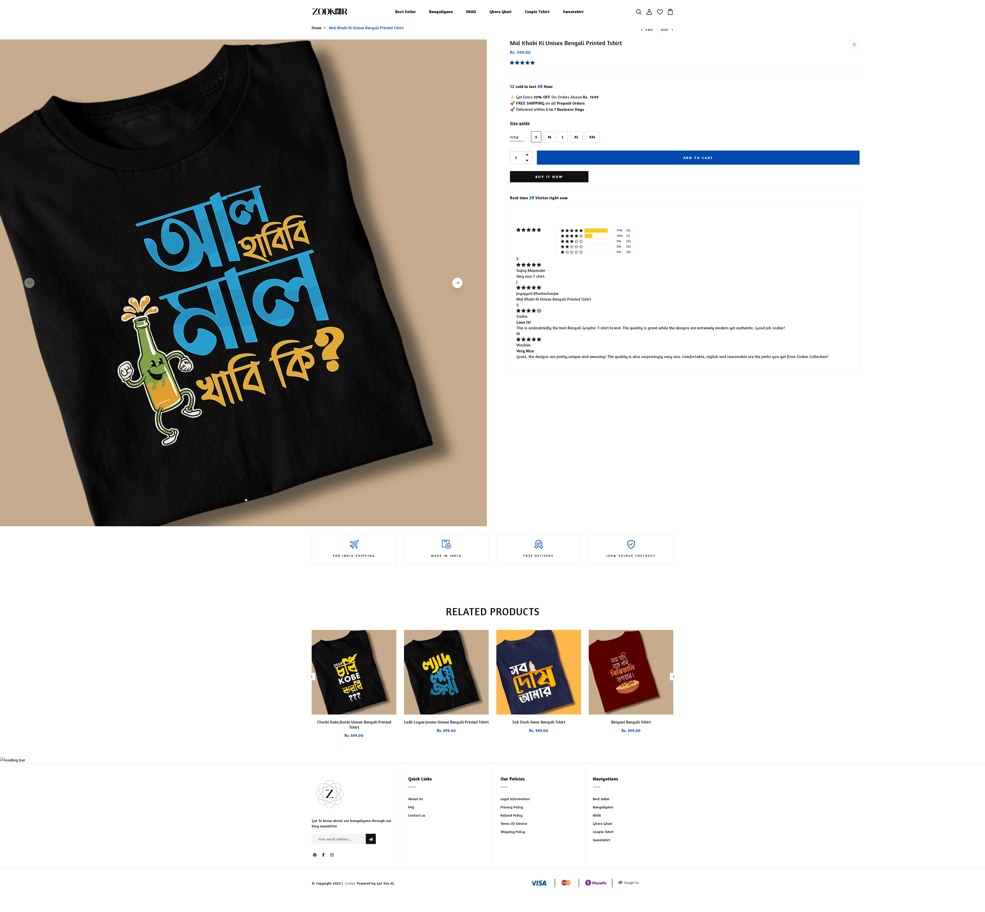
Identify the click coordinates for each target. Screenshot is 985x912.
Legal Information (515, 799)
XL (576, 137)
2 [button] (246, 500)
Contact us (416, 815)
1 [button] (240, 500)
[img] (528, 264)
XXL (592, 137)
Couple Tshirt (537, 11)
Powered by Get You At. (375, 883)
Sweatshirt (573, 11)
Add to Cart (698, 157)
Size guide (520, 123)
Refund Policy (511, 815)
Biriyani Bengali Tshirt (631, 722)
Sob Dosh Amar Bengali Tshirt (538, 722)
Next (665, 29)
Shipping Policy (512, 831)
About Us (415, 799)
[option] (243, 282)
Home (316, 27)
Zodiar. (350, 883)
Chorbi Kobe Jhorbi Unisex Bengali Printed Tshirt (354, 724)
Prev (649, 29)
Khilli (471, 11)
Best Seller (405, 11)
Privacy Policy (511, 807)
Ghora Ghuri (500, 11)
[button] (523, 62)
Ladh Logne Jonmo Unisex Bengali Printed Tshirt (446, 722)
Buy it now (549, 176)
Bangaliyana (441, 11)
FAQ (411, 807)
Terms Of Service (513, 823)
